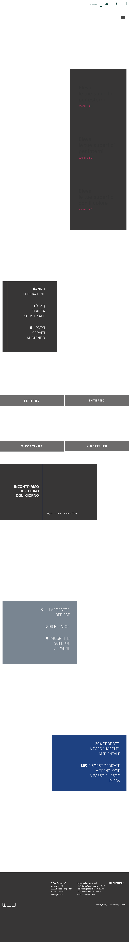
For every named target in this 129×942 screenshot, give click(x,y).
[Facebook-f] (116, 3)
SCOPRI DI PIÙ (85, 106)
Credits (123, 904)
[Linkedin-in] (120, 3)
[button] (83, 488)
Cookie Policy (114, 904)
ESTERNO (32, 400)
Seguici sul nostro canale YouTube (62, 513)
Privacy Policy (101, 904)
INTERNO (97, 400)
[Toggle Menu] (123, 17)
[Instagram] (124, 3)
